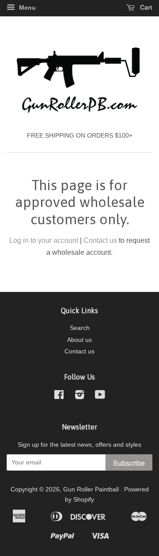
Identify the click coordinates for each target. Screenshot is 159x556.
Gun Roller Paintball (92, 489)
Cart (145, 7)
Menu (26, 7)
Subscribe (129, 463)
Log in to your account (43, 240)
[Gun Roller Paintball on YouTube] (100, 396)
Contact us (100, 240)
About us (79, 340)
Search (80, 328)
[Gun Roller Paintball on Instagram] (79, 396)
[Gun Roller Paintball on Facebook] (59, 396)
